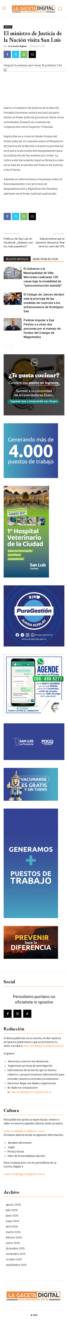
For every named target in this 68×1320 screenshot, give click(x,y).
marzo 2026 (13, 1232)
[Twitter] (15, 54)
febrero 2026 (14, 1237)
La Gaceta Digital (17, 46)
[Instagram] (17, 1014)
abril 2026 (12, 1226)
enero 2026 (13, 1243)
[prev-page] (6, 346)
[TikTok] (27, 1014)
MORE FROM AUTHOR (45, 259)
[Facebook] (7, 54)
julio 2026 (12, 1210)
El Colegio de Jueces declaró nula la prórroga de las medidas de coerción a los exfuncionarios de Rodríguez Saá (44, 303)
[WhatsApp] (24, 54)
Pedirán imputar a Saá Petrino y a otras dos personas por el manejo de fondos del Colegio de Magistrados (42, 328)
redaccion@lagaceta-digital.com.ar (30, 1092)
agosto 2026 (13, 1204)
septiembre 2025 (16, 1265)
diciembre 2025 (15, 1248)
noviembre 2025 (16, 1254)
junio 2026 (12, 1215)
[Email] (32, 54)
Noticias (8, 27)
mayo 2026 (12, 1221)
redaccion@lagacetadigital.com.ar (43, 1045)
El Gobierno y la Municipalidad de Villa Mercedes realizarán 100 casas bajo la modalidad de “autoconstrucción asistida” (43, 277)
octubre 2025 (14, 1259)
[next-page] (11, 346)
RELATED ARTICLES (17, 259)
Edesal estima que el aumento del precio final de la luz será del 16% (50, 242)
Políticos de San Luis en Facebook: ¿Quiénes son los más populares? (18, 242)
